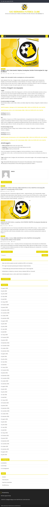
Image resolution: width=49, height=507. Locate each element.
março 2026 (5, 302)
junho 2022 (4, 424)
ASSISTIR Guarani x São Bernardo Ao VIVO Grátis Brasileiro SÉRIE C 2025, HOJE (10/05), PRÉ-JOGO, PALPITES (24, 137)
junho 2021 (4, 454)
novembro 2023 (5, 378)
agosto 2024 (5, 353)
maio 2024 (4, 362)
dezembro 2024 (5, 342)
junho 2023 (4, 392)
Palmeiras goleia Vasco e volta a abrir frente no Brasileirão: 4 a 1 (16, 274)
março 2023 (5, 400)
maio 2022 (4, 427)
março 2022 (5, 432)
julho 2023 (4, 389)
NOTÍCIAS (4, 465)
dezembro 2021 (5, 441)
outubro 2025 (5, 315)
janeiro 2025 (5, 340)
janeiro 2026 (5, 307)
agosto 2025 (5, 321)
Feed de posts (5, 479)
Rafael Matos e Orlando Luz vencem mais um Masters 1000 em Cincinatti (18, 271)
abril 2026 (4, 299)
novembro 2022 (5, 411)
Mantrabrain (17, 505)
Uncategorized (5, 468)
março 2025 (5, 334)
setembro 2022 (5, 416)
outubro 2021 (5, 446)
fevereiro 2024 (5, 370)
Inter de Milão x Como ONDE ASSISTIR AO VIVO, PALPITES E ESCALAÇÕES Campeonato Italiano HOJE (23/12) (20, 238)
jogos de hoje (8, 495)
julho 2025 (4, 323)
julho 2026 (4, 291)
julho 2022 (4, 422)
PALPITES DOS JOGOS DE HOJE (23, 499)
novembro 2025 (5, 313)
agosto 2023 (5, 386)
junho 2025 (4, 326)
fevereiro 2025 (5, 337)
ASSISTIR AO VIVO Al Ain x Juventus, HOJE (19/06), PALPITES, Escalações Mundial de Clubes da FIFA (24, 223)
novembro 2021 (5, 443)
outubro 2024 (5, 348)
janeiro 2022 (5, 438)
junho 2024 (4, 359)
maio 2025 (4, 329)
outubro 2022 (5, 413)
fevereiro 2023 (5, 402)
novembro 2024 (5, 345)
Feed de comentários (7, 482)
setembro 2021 (5, 449)
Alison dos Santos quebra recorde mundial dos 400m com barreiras (17, 263)
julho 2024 (4, 356)
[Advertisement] (24, 24)
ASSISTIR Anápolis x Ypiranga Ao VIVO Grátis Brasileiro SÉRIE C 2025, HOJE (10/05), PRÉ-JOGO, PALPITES (23, 107)
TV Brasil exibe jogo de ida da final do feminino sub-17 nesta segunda (17, 268)
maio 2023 (4, 394)
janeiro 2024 (5, 372)
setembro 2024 (5, 351)
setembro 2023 (5, 383)
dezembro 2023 (5, 375)
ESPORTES (3, 68)
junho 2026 (4, 293)
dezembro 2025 (5, 310)
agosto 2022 (5, 419)
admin (10, 73)
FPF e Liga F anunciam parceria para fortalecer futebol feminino (16, 266)
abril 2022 (4, 430)
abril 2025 (4, 332)
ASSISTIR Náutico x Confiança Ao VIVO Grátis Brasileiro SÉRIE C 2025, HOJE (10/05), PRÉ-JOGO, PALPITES (23, 140)
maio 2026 (4, 296)
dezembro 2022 (5, 408)
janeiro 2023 (5, 405)
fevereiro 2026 (5, 304)
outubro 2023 (5, 381)
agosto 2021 (4, 452)
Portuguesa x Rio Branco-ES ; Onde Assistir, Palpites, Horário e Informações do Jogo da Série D (42, 251)
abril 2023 (4, 397)
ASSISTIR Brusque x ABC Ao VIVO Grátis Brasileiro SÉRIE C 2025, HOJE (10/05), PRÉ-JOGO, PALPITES (22, 110)
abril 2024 (4, 364)
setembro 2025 (5, 318)
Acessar (4, 477)
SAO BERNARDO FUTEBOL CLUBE (24, 11)
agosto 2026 (5, 288)
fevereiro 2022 (5, 435)
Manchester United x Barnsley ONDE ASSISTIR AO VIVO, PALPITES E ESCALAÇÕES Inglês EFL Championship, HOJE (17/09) (23, 188)
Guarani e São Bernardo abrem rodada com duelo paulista (8, 251)
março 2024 (5, 367)
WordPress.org (5, 485)
